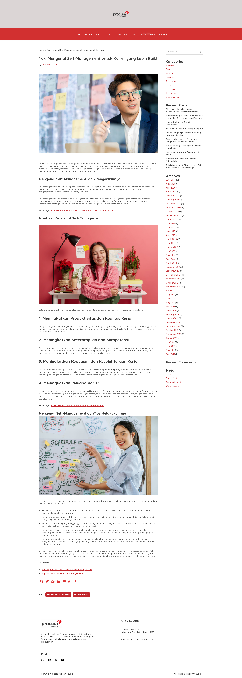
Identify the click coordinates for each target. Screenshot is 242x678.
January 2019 (172, 318)
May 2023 (170, 231)
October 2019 (172, 283)
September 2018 (173, 334)
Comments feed (173, 382)
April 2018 (170, 354)
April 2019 (170, 306)
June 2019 (170, 298)
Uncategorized (172, 97)
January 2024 (172, 199)
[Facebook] (49, 660)
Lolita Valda (46, 64)
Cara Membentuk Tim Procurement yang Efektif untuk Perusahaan (182, 140)
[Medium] (62, 660)
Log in (169, 374)
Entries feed (171, 378)
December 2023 (173, 203)
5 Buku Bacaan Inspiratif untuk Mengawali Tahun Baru (77, 405)
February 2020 (173, 267)
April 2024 (170, 188)
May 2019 (170, 302)
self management (81, 595)
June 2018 (170, 346)
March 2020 (171, 263)
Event (168, 69)
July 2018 (170, 342)
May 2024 (170, 184)
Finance (169, 73)
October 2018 (172, 330)
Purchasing (171, 89)
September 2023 (173, 215)
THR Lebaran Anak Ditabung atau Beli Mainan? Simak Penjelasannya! (183, 166)
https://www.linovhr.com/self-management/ (62, 573)
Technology (171, 93)
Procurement (172, 81)
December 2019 (173, 275)
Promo (169, 85)
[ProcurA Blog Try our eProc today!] (121, 14)
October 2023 (172, 211)
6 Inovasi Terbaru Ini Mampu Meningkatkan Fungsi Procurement (182, 110)
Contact (122, 34)
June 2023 (171, 227)
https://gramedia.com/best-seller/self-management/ (67, 569)
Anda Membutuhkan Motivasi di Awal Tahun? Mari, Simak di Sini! (82, 210)
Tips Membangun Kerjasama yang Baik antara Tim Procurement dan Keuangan (184, 117)
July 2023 (170, 223)
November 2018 (173, 326)
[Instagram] (42, 660)
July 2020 (170, 251)
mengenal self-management (58, 595)
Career (163, 34)
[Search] (200, 52)
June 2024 (171, 180)
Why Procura (91, 34)
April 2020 (170, 259)
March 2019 (171, 310)
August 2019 (171, 290)
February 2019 (172, 314)
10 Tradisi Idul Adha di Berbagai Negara (184, 128)
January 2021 (172, 247)
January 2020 (172, 271)
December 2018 (173, 322)
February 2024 (173, 195)
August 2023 (172, 219)
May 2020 (170, 255)
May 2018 (170, 350)
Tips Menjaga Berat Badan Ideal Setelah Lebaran (181, 159)
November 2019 (173, 278)
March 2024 (171, 192)
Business (170, 65)
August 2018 (171, 338)
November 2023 (173, 207)
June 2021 (170, 243)
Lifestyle (58, 64)
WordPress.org (173, 386)
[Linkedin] (56, 660)
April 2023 (170, 235)
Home (78, 34)
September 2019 (173, 286)
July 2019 (170, 294)
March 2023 (171, 239)
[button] (137, 34)
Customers (108, 34)
